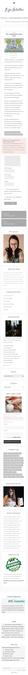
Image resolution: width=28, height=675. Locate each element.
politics (13, 467)
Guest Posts (6, 301)
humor (9, 462)
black (6, 132)
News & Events (6, 306)
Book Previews (6, 298)
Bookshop (21, 626)
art (8, 453)
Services (8, 660)
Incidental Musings (7, 304)
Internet (13, 462)
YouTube (8, 670)
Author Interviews (7, 295)
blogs (12, 453)
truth (13, 474)
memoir (21, 462)
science (19, 469)
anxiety (5, 453)
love (18, 462)
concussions (6, 458)
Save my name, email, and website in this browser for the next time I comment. (12, 191)
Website (6, 181)
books (16, 453)
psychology (19, 467)
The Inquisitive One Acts (14, 35)
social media (9, 472)
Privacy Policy (13, 668)
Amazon (12, 628)
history (5, 462)
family (5, 460)
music (12, 465)
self (5, 472)
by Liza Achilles (13, 55)
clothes (14, 132)
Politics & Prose (5, 626)
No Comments (13, 57)
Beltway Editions (6, 628)
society (14, 472)
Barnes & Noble (19, 628)
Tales (14, 32)
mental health (6, 465)
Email (6, 430)
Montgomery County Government (14, 607)
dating (11, 458)
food (8, 460)
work (21, 134)
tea (10, 134)
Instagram (23, 668)
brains (20, 453)
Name (8, 168)
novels (15, 465)
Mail (7, 174)
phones (5, 467)
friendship (17, 460)
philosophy (20, 465)
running (6, 134)
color (18, 132)
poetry (9, 467)
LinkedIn (15, 670)
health (22, 460)
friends (12, 460)
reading (10, 469)
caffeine (10, 132)
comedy (10, 455)
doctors (16, 458)
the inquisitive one (15, 134)
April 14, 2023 (13, 53)
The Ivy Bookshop (14, 626)
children (5, 455)
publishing (6, 469)
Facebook (4, 670)
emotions (21, 458)
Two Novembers (19, 474)
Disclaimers (18, 668)
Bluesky (11, 670)
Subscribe (7, 635)
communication (16, 455)
